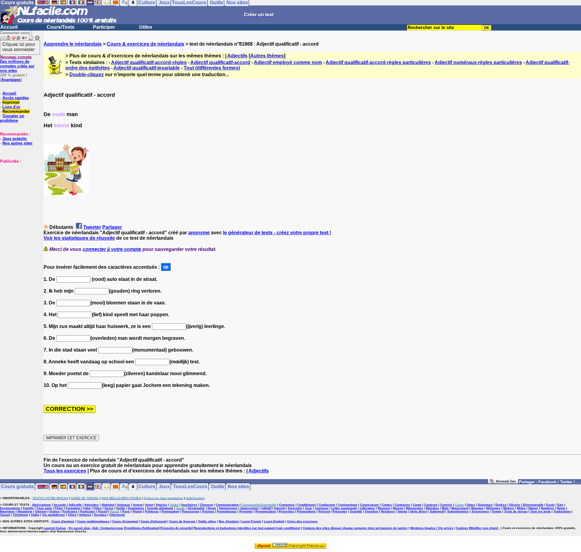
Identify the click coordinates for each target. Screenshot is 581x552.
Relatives (388, 511)
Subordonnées (458, 511)
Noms (561, 508)
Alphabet (107, 504)
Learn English (274, 521)
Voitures (85, 514)
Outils (217, 486)
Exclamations (10, 508)
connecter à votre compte (112, 249)
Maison (398, 508)
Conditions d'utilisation (142, 528)
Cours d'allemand (153, 521)
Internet (279, 508)
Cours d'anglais (62, 521)
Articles (161, 504)
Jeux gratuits (14, 138)
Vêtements (117, 514)
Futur (87, 508)
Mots (445, 508)
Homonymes (228, 508)
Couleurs (431, 504)
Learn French (251, 521)
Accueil (9, 27)
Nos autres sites (17, 143)
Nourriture (7, 511)
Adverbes (91, 504)
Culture (146, 486)
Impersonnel (249, 508)
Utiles (145, 27)
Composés (287, 504)
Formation (73, 508)
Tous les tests (540, 511)
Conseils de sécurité (176, 528)
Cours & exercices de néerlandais (145, 44)
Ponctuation (170, 511)
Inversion (295, 508)
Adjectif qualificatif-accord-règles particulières (378, 62)
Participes (69, 511)
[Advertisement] (18, 194)
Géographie (196, 508)
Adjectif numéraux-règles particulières (478, 62)
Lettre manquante (344, 508)
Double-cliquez (86, 74)
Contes (387, 504)
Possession (190, 511)
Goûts (120, 508)
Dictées (501, 504)
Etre (560, 504)
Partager (112, 227)
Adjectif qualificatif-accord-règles (149, 62)
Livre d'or (11, 107)
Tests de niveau (515, 511)
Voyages (100, 514)
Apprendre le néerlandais (73, 44)
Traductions (562, 511)
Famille (28, 508)
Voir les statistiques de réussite (79, 238)
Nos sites (238, 486)
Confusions (327, 504)
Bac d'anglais (229, 521)
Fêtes (98, 508)
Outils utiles (207, 521)
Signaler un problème (12, 118)
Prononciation (265, 511)
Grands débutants (160, 508)
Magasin (384, 508)
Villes (72, 514)
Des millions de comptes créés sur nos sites (17, 64)
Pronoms (246, 511)
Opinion (41, 511)
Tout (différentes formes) (212, 67)
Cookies (462, 528)
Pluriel (137, 511)
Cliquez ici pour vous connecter (18, 46)
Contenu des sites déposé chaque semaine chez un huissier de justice (355, 528)
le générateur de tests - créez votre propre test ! (277, 232)
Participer (104, 27)
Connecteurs (369, 504)
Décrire (514, 504)
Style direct (418, 511)
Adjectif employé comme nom (288, 62)
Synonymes (480, 511)
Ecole (550, 504)
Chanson (206, 504)
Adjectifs (237, 55)
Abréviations (41, 504)
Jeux (164, 486)
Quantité (356, 511)
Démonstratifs (533, 504)
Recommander (16, 111)
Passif (102, 511)
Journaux (322, 508)
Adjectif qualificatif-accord (220, 62)
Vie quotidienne (53, 514)
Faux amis (44, 508)
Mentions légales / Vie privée (431, 528)
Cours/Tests (60, 27)
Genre (108, 508)
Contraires (402, 504)
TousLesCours (190, 486)
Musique (477, 508)
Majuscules (414, 508)
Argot (149, 504)
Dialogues (485, 504)
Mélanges (493, 508)
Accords (60, 504)
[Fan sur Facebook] (503, 482)
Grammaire (136, 508)
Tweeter (92, 227)
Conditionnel (306, 504)
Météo (521, 508)
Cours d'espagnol (125, 521)
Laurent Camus (55, 528)
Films (59, 508)
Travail (5, 514)
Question (371, 511)
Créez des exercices (302, 521)
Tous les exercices (65, 470)
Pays (126, 511)
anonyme (199, 232)
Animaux (123, 504)
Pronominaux (227, 511)
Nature (533, 508)
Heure (212, 508)
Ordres (54, 511)
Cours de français (182, 521)
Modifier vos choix (483, 528)
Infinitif (266, 508)
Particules (87, 511)
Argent (138, 504)
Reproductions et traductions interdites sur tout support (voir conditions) (247, 528)
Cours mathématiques (93, 521)
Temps (496, 511)
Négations (25, 511)
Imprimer (11, 102)
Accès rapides (15, 98)
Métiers (508, 508)
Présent (324, 511)
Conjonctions (347, 504)
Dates (471, 504)
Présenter (340, 511)
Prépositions (306, 511)
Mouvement (459, 508)
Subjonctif (437, 511)
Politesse (152, 511)
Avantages (11, 79)
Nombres (547, 508)
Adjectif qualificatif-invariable (146, 67)
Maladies (432, 508)
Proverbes (286, 511)
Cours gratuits (17, 486)
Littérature (367, 508)
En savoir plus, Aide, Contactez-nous (96, 528)
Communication (227, 504)
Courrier (446, 504)
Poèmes (208, 511)
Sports (402, 511)
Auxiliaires (189, 504)
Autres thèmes (267, 55)
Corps (417, 504)
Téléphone (20, 514)
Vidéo (35, 514)
